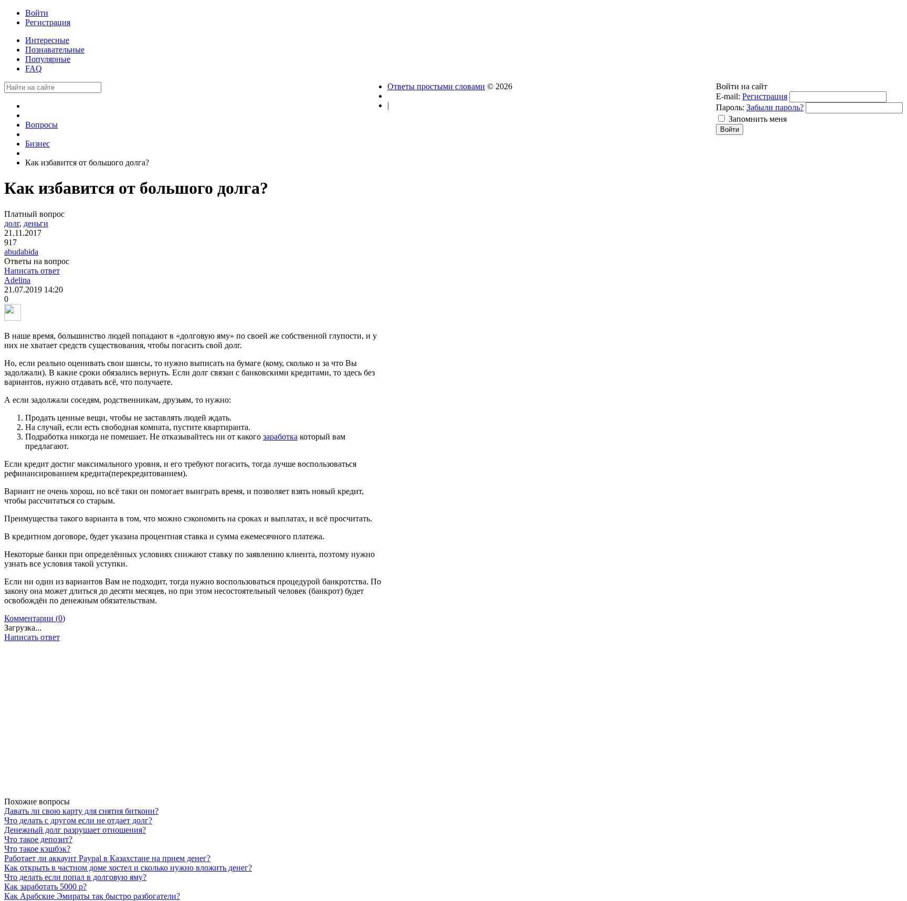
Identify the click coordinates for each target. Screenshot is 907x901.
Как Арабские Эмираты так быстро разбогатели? (92, 896)
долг (11, 223)
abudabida (21, 251)
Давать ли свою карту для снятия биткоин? (81, 810)
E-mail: (728, 96)
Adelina (17, 280)
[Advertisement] (195, 723)
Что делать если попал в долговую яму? (75, 877)
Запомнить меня (758, 118)
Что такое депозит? (38, 839)
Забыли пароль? (775, 107)
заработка (280, 436)
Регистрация (764, 96)
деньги (36, 223)
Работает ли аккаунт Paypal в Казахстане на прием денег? (107, 858)
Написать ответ (32, 270)
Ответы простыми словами (436, 86)
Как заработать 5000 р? (45, 886)
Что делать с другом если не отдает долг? (78, 820)
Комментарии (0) (34, 618)
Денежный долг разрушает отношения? (75, 829)
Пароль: (730, 107)
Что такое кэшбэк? (37, 848)
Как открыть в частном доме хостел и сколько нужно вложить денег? (128, 867)
